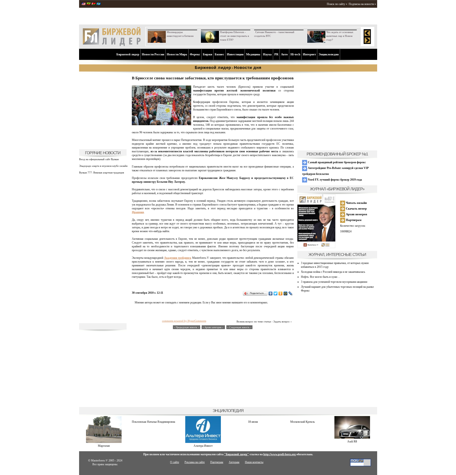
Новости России (153, 54)
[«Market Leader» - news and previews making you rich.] (83, 4)
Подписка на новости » (362, 4)
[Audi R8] (352, 437)
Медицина (253, 54)
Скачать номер (356, 208)
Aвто (284, 54)
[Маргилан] (104, 442)
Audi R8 (352, 441)
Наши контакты (254, 462)
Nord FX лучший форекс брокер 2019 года (334, 179)
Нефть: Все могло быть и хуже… (320, 276)
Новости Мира (177, 54)
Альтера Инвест (203, 445)
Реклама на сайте (195, 462)
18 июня (253, 421)
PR (276, 54)
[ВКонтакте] (270, 293)
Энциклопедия (328, 54)
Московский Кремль (302, 421)
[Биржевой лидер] (112, 45)
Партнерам (353, 220)
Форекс (195, 54)
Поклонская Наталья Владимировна (153, 421)
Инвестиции (235, 54)
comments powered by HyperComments (184, 320)
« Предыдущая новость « (186, 327)
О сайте (174, 462)
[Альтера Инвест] (203, 442)
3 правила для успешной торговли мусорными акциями (334, 281)
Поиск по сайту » (337, 4)
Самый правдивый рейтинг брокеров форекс (336, 162)
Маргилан (104, 445)
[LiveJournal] (290, 293)
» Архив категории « (213, 327)
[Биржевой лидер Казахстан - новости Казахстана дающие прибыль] (98, 4)
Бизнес (219, 54)
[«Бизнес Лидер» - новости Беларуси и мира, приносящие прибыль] (93, 4)
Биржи (207, 54)
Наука (267, 54)
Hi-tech (295, 54)
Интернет (309, 54)
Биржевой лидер (127, 54)
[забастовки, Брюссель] (161, 124)
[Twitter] (275, 293)
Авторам (234, 462)
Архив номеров (356, 214)
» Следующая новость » (239, 327)
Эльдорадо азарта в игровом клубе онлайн (103, 165)
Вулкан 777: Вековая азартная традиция (101, 172)
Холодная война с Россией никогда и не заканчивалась (333, 271)
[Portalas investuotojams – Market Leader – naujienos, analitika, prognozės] (88, 4)
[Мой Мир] (285, 293)
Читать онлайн (356, 203)
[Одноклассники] (280, 293)
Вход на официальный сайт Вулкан (99, 159)
